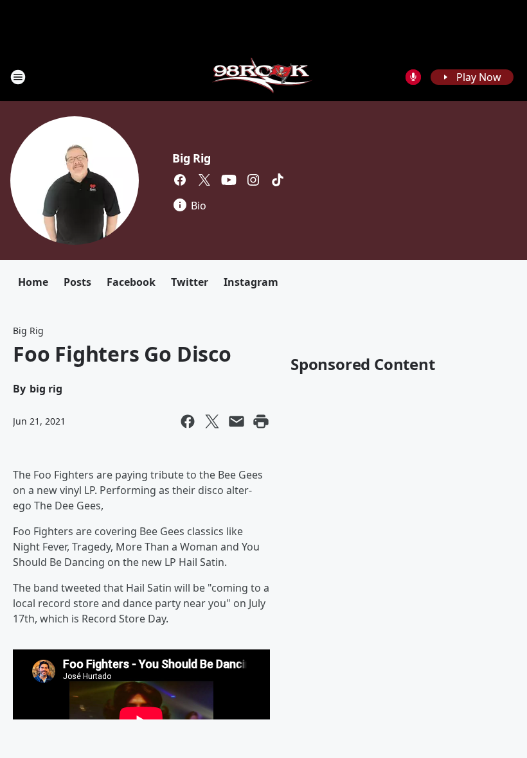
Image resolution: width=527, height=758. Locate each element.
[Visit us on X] (204, 180)
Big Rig (191, 158)
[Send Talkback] (413, 77)
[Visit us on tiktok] (277, 180)
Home (33, 282)
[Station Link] (264, 77)
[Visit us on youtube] (229, 180)
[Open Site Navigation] (18, 77)
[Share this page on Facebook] (188, 421)
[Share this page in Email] (237, 421)
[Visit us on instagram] (253, 180)
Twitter (189, 282)
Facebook (131, 282)
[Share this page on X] (212, 421)
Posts (77, 282)
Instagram (251, 282)
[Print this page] (261, 421)
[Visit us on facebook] (180, 180)
